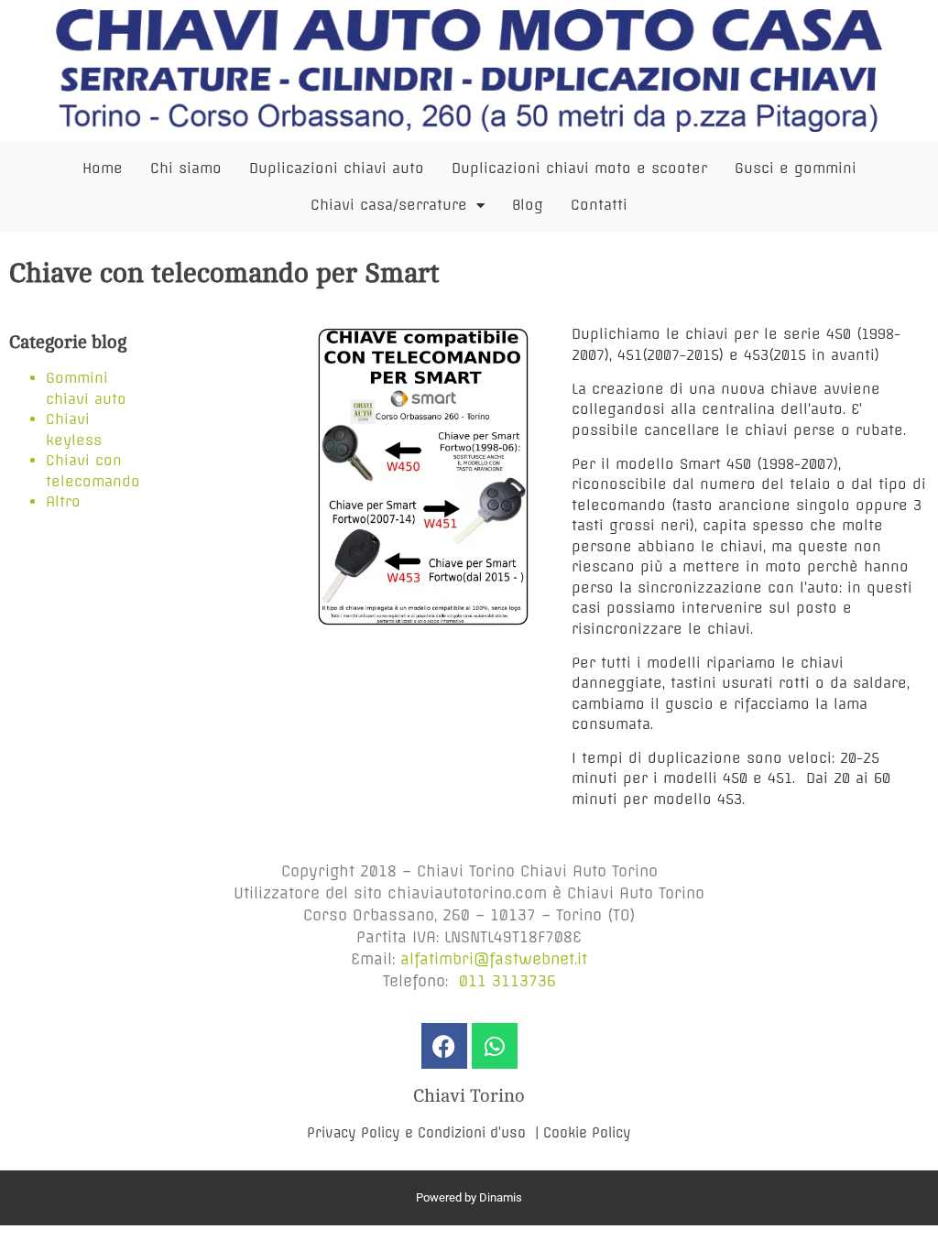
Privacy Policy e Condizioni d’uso (418, 1133)
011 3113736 (507, 981)
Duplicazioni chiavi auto (336, 168)
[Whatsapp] (495, 1046)
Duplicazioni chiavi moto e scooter (579, 168)
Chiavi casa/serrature (389, 204)
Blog (527, 204)
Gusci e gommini (795, 168)
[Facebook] (444, 1046)
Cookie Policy (587, 1133)
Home (102, 168)
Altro (63, 501)
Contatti (599, 204)
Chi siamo (186, 168)
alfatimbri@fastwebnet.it (493, 959)
